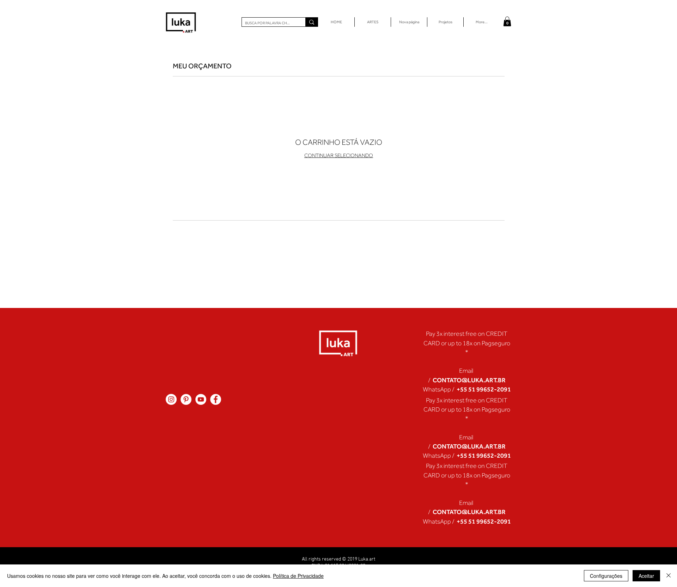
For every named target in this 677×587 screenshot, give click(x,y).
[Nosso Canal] (200, 399)
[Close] (668, 575)
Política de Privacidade (298, 575)
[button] (507, 21)
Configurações (606, 575)
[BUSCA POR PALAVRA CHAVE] (311, 22)
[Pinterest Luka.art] (186, 399)
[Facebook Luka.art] (215, 399)
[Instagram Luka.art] (171, 399)
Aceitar (646, 575)
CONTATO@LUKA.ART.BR (469, 380)
